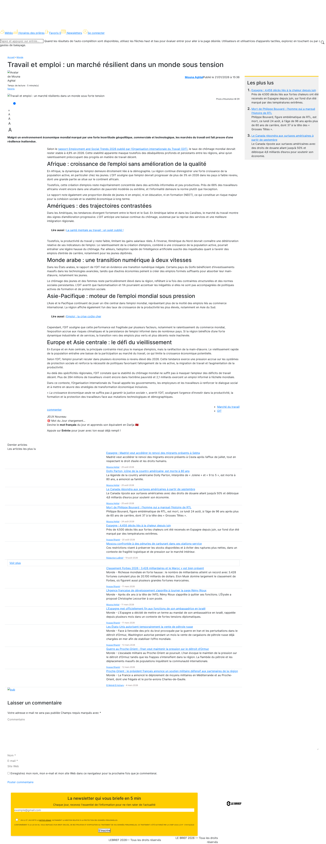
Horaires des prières (31, 33)
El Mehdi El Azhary (115, 685)
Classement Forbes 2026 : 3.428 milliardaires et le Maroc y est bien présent (155, 568)
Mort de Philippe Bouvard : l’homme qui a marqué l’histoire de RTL (148, 507)
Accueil (11, 57)
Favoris (55, 33)
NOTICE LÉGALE (45, 820)
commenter (54, 409)
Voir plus (15, 563)
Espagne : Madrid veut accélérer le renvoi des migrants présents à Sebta (153, 453)
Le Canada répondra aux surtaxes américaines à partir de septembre (150, 489)
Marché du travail (228, 406)
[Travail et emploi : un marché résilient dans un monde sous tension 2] (55, 96)
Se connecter (96, 33)
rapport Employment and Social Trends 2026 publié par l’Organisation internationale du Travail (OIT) (122, 149)
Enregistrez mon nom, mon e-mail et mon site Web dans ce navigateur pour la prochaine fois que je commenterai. (84, 773)
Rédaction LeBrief (114, 557)
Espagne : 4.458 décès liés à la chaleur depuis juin (283, 90)
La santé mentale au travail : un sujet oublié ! (94, 230)
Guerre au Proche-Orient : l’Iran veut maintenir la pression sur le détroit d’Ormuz (157, 649)
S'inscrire (104, 830)
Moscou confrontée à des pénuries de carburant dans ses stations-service (154, 543)
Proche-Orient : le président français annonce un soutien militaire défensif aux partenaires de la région (172, 671)
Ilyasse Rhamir (113, 539)
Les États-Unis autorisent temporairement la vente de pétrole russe (149, 626)
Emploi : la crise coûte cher (83, 316)
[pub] (11, 689)
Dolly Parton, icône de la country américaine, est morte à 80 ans (147, 471)
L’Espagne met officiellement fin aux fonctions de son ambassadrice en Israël (155, 608)
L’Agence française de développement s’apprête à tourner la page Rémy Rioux (156, 590)
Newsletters (74, 33)
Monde (20, 57)
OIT (219, 411)
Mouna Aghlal (194, 77)
